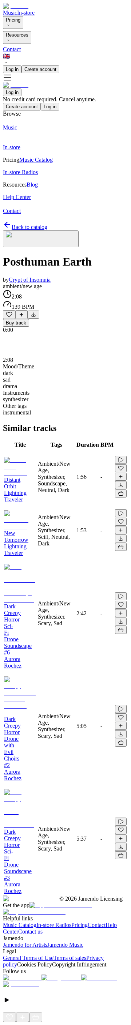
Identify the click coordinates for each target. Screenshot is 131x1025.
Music (10, 13)
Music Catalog (19, 925)
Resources (17, 35)
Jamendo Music (65, 945)
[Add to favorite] (9, 314)
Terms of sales (69, 958)
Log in (12, 69)
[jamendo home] (15, 6)
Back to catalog (29, 227)
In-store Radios (53, 925)
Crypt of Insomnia (30, 280)
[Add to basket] (121, 493)
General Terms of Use (28, 958)
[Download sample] (33, 315)
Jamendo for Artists (25, 945)
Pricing (13, 20)
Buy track (16, 323)
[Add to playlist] (21, 314)
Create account (40, 69)
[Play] (41, 238)
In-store (26, 13)
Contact (12, 49)
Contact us (30, 931)
